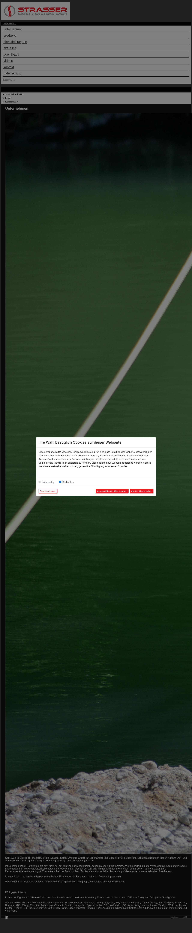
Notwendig (48, 482)
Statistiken (68, 482)
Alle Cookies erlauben (141, 491)
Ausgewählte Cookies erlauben (112, 491)
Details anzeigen (48, 491)
